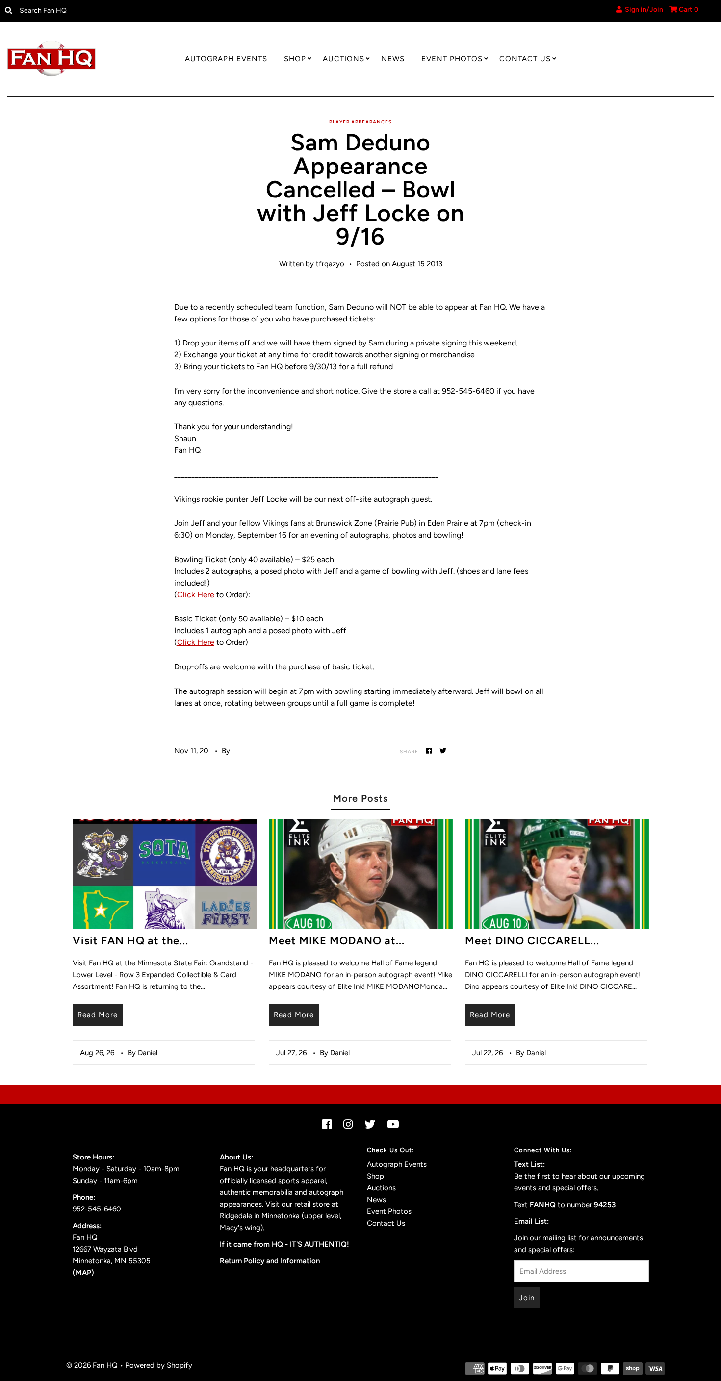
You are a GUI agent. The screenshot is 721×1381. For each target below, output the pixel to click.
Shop (295, 58)
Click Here (195, 594)
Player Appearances (360, 122)
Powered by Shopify (158, 1365)
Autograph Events (226, 58)
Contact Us (525, 58)
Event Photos (452, 58)
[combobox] (97, 11)
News (393, 58)
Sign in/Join (642, 9)
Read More (97, 1015)
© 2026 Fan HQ (92, 1365)
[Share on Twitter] (443, 750)
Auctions (343, 58)
